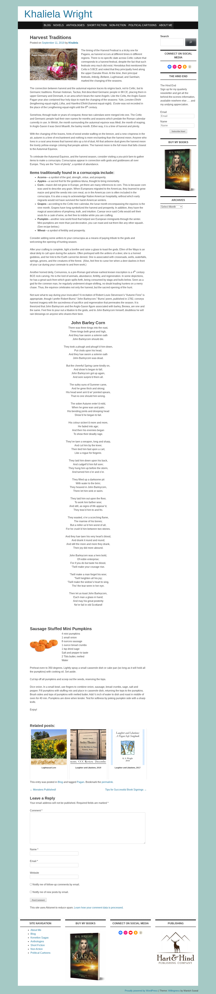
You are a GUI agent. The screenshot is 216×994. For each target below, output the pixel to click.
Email (34, 861)
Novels (58, 25)
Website (34, 872)
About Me (165, 25)
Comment (36, 810)
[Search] (190, 42)
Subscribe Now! (178, 131)
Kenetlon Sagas (40, 937)
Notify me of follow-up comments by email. (56, 884)
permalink (107, 782)
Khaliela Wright (58, 14)
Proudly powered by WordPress (141, 990)
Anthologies (75, 25)
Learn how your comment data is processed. (98, 907)
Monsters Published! (43, 789)
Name (34, 849)
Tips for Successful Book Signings (126, 789)
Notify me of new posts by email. (51, 892)
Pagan (80, 782)
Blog (47, 25)
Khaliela (73, 42)
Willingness (174, 990)
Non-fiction (117, 25)
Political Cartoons (143, 25)
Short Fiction (97, 25)
